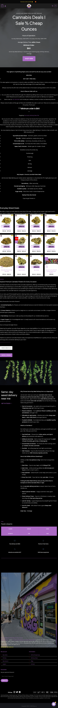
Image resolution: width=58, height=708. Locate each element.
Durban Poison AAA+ (36, 229)
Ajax (38, 51)
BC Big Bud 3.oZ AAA (22, 249)
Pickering (34, 51)
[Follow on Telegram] (20, 692)
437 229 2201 (16, 99)
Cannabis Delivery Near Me (31, 115)
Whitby (42, 51)
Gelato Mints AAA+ (6, 229)
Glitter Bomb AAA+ (51, 229)
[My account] (5, 6)
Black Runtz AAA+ (21, 229)
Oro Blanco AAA (51, 249)
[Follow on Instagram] (14, 692)
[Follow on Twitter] (17, 692)
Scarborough (27, 51)
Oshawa (46, 51)
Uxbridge (29, 53)
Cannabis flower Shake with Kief (6, 270)
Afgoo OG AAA (21, 270)
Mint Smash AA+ (36, 249)
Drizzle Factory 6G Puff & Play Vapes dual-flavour (51, 271)
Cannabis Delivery (5, 640)
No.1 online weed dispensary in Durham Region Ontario (23, 640)
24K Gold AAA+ (6, 249)
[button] (2, 6)
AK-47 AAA (36, 270)
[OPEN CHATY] (54, 704)
